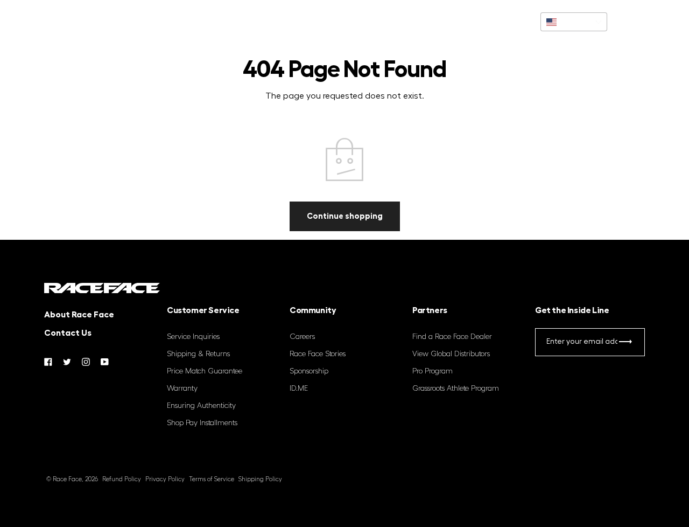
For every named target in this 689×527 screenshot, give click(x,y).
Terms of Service (211, 479)
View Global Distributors (451, 354)
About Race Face (79, 314)
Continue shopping (345, 216)
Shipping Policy (260, 479)
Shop (32, 21)
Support (75, 21)
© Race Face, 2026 (72, 479)
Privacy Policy (165, 479)
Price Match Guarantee (204, 371)
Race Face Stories (318, 354)
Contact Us (68, 333)
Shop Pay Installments (202, 423)
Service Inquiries (193, 337)
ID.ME (299, 388)
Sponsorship (309, 371)
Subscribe (625, 344)
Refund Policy (121, 479)
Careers (302, 337)
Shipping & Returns (198, 354)
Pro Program (432, 371)
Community (131, 21)
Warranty (182, 388)
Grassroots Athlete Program (455, 388)
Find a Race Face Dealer (452, 337)
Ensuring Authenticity (201, 406)
